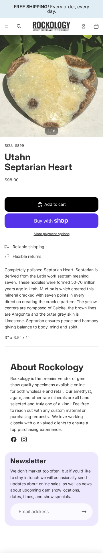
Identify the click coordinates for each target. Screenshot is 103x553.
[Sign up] (84, 512)
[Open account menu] (83, 26)
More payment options (52, 234)
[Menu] (6, 26)
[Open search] (19, 26)
